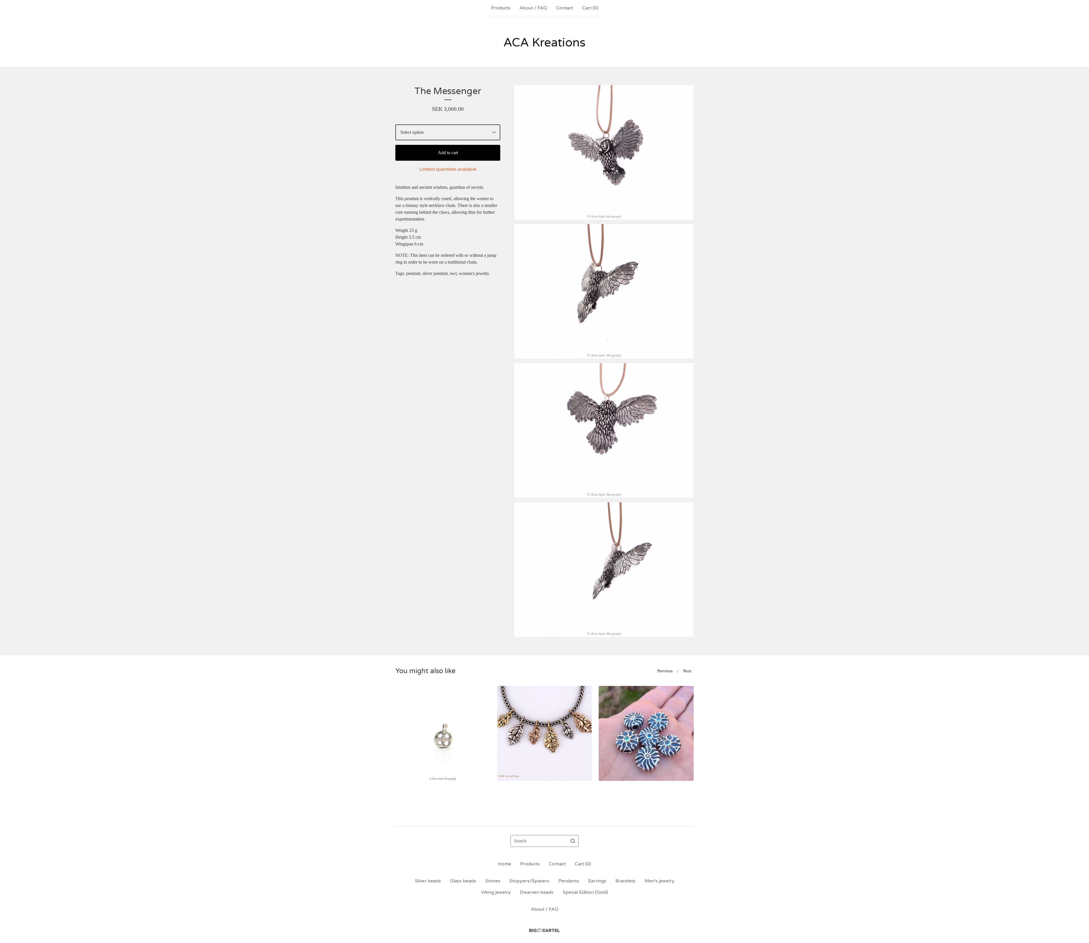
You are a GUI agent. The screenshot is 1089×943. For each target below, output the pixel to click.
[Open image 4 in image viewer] (604, 569)
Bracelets (625, 881)
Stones (492, 881)
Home (504, 864)
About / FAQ (533, 8)
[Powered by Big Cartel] (544, 930)
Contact (564, 8)
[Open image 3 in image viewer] (604, 430)
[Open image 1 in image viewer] (604, 152)
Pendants (568, 881)
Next (687, 671)
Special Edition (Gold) (585, 892)
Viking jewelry (496, 892)
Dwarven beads (537, 892)
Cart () (590, 8)
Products (500, 8)
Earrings (597, 881)
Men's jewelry (659, 881)
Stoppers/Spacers (529, 881)
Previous (665, 671)
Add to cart (448, 152)
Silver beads (428, 881)
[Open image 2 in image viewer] (604, 291)
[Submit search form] (572, 841)
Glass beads (463, 881)
